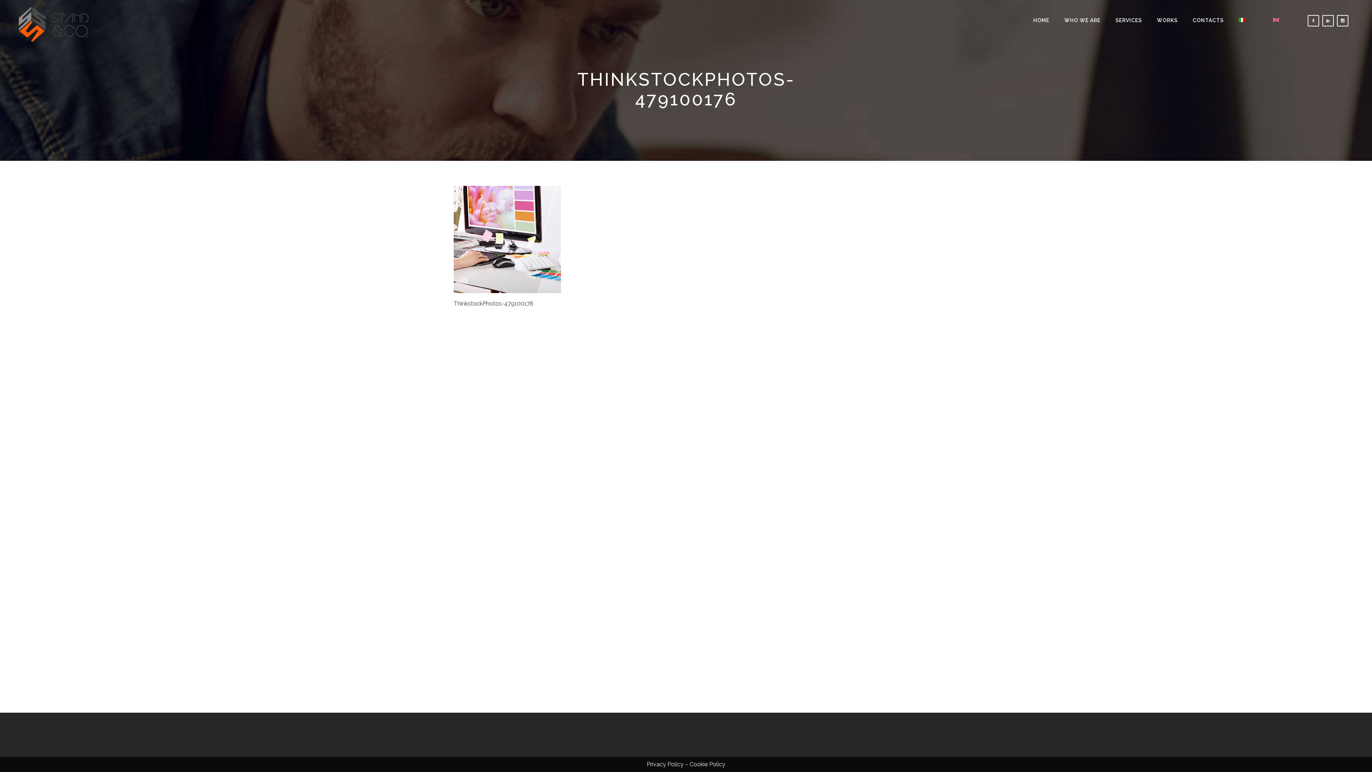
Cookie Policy (707, 764)
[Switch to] (1248, 20)
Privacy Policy (665, 764)
